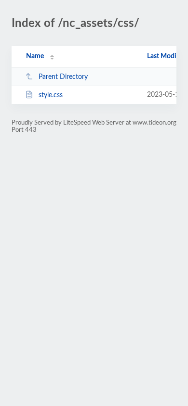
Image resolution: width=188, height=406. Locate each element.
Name (35, 56)
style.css (51, 95)
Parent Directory (63, 77)
